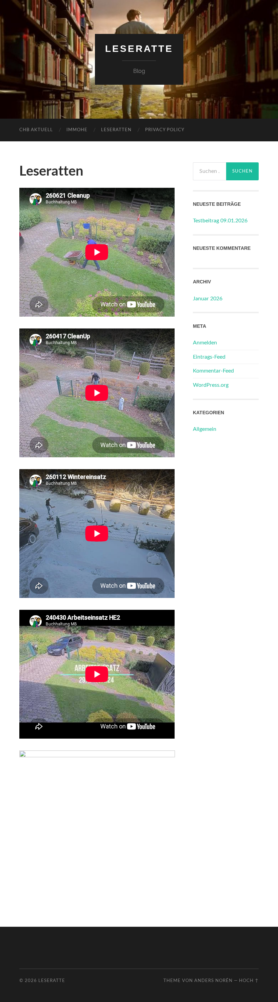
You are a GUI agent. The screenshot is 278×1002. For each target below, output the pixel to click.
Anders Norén (213, 981)
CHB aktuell (36, 130)
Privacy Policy (164, 130)
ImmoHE (76, 130)
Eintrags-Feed (209, 357)
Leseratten (116, 130)
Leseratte (139, 48)
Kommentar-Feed (213, 371)
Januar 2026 (207, 298)
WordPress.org (211, 385)
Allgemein (204, 429)
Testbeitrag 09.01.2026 (220, 220)
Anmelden (205, 342)
